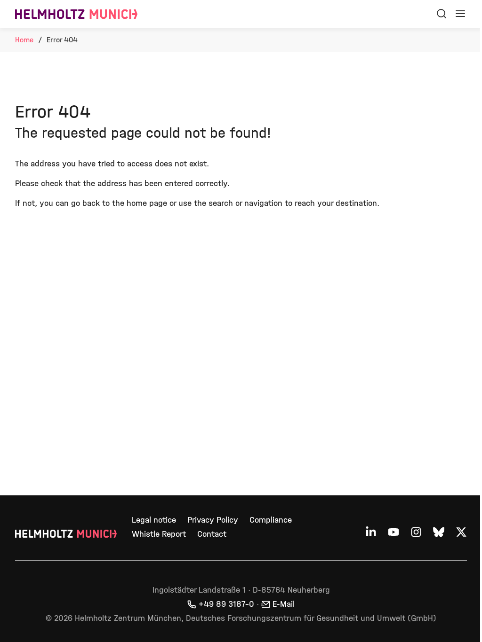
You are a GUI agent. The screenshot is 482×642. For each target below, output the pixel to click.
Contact (211, 534)
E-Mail (284, 604)
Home (24, 39)
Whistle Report (159, 534)
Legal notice (154, 520)
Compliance (270, 520)
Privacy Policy (212, 520)
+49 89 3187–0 (226, 604)
